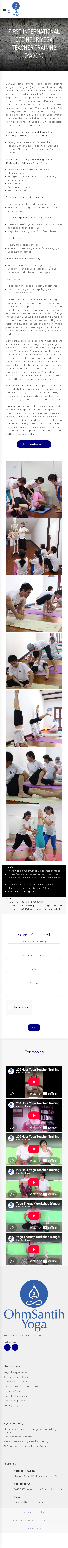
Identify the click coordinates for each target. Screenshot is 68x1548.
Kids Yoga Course (13, 1391)
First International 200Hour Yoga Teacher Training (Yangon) (30, 1430)
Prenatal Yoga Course (15, 1400)
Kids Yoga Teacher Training (18, 1436)
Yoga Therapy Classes (15, 1372)
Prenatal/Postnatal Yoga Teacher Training (26, 1441)
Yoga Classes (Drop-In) (16, 1381)
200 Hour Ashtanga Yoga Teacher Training (26, 1446)
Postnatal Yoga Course (16, 1396)
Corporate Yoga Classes (16, 1377)
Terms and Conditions (34, 1512)
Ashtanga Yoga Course (16, 1405)
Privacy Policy (34, 1528)
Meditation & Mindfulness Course (21, 1386)
